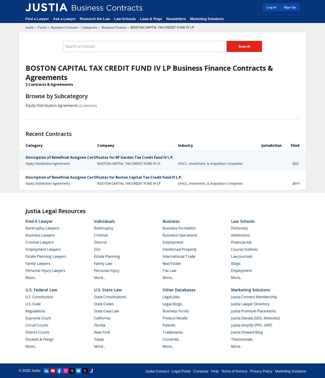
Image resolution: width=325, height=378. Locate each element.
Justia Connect (157, 371)
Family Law (103, 263)
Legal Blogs (172, 304)
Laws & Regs (151, 19)
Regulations (35, 311)
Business (171, 221)
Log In (271, 7)
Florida (99, 325)
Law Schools (125, 19)
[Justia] (46, 7)
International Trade (178, 256)
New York (102, 332)
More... (30, 277)
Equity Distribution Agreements (52, 105)
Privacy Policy (261, 371)
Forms (42, 27)
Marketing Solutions (207, 19)
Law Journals (241, 256)
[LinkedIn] (46, 370)
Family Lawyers (37, 263)
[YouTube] (52, 370)
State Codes (104, 304)
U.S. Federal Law (41, 289)
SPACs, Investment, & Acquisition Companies (210, 163)
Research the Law (95, 19)
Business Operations (179, 235)
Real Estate (171, 263)
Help (215, 371)
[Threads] (72, 370)
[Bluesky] (78, 370)
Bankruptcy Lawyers (42, 228)
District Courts (37, 332)
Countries (170, 339)
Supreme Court (38, 318)
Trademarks (172, 332)
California (102, 318)
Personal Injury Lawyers (45, 270)
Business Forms (175, 311)
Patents (168, 325)
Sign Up (290, 7)
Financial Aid (241, 242)
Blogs (236, 263)
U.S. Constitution (39, 296)
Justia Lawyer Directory (250, 304)
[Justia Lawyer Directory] (91, 370)
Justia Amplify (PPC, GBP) (251, 325)
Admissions (240, 235)
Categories (90, 27)
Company (200, 371)
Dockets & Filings (39, 339)
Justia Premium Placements (253, 311)
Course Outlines (244, 249)
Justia (29, 27)
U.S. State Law (108, 289)
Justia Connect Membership (254, 296)
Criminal (101, 235)
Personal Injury (106, 270)
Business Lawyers (40, 235)
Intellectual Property (179, 249)
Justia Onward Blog (247, 332)
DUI (97, 249)
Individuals (104, 221)
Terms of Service (234, 371)
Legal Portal (181, 371)
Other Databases (179, 289)
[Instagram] (65, 370)
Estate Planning (107, 256)
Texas (99, 339)
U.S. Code (33, 304)
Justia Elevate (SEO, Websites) (255, 318)
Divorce (100, 242)
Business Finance (114, 27)
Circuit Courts (36, 325)
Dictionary (239, 228)
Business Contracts (64, 27)
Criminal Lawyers (39, 242)
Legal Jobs (171, 296)
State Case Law (106, 311)
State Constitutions (110, 296)
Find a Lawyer (37, 19)
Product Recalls (175, 318)
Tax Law (169, 270)
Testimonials (241, 339)
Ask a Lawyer (64, 19)
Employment (172, 242)
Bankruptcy (103, 228)
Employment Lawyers (43, 249)
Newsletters (176, 19)
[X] (85, 370)
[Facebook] (59, 370)
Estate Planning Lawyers (45, 256)
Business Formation (179, 228)
